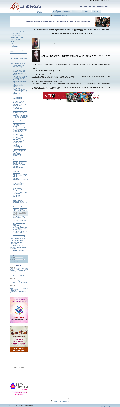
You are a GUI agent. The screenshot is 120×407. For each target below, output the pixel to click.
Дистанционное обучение (16, 37)
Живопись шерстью (15, 39)
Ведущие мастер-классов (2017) (18, 63)
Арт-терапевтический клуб (17, 31)
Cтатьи (86, 11)
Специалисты (22, 11)
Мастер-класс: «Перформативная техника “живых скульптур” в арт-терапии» (20, 174)
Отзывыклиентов (39, 12)
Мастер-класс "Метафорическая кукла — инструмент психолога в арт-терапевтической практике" (20, 90)
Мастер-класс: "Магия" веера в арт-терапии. (19, 102)
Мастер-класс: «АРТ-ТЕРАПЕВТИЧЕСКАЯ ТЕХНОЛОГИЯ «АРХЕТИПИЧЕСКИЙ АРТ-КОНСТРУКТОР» (20, 140)
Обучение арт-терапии (15, 48)
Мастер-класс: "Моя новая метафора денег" (19, 105)
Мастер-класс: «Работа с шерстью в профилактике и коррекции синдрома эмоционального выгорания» (20, 208)
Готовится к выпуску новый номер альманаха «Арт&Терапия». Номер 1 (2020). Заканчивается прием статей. (19, 281)
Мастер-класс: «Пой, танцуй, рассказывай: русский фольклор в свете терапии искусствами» (20, 191)
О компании (12, 11)
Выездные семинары (15, 33)
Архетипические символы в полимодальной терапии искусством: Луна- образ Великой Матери (20, 78)
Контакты (47, 11)
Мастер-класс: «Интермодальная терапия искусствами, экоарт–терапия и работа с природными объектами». (20, 162)
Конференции (67, 11)
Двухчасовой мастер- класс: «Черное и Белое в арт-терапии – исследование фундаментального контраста (20, 84)
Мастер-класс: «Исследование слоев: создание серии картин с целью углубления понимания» (19, 169)
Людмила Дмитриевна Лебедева (18, 43)
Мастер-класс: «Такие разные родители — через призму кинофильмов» (19, 217)
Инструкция (104, 11)
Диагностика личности (15, 35)
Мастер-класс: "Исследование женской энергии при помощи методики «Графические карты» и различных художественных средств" (19, 96)
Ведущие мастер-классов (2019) (18, 238)
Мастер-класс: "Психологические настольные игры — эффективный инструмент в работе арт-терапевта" (20, 110)
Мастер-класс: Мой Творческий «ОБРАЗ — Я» (19, 135)
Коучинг (96, 11)
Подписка (12, 55)
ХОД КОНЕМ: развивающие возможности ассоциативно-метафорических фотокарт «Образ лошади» (20, 227)
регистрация (17, 261)
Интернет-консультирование (76, 11)
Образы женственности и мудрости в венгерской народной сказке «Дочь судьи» (19, 222)
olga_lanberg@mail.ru (106, 406)
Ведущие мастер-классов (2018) (18, 236)
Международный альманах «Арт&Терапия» (17, 45)
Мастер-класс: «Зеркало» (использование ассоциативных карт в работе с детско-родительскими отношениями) (19, 155)
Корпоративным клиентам (16, 245)
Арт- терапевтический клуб (57, 11)
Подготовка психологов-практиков (18, 53)
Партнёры (32, 11)
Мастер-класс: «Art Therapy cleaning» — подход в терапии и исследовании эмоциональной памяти (20, 233)
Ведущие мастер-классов (16, 61)
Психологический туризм (16, 240)
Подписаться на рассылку (61, 15)
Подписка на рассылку (16, 56)
